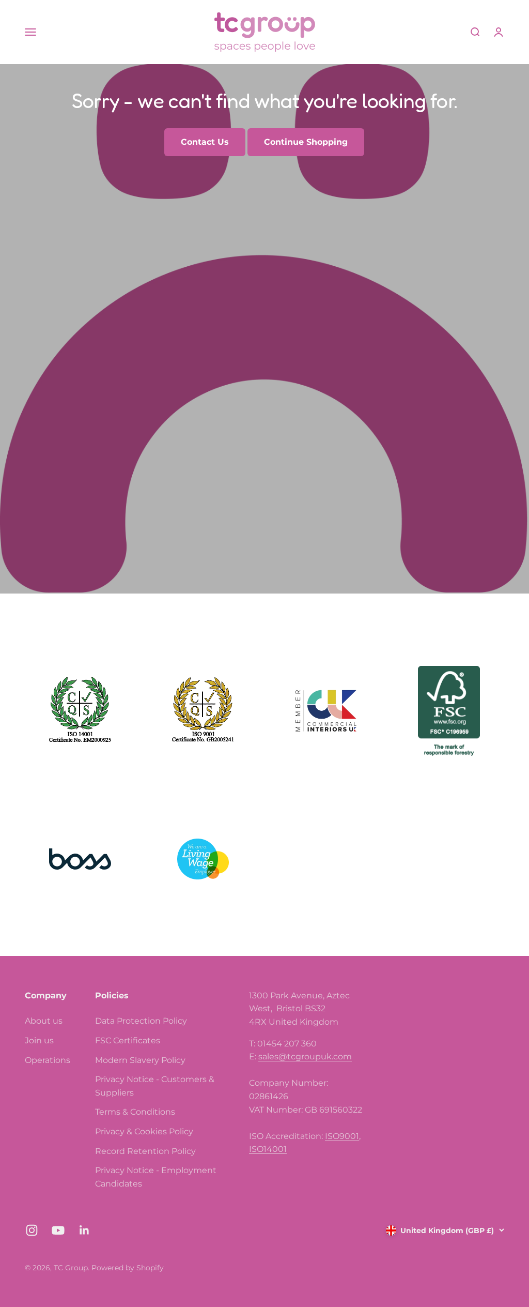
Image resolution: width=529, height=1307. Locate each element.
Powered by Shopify (127, 1267)
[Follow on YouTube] (58, 1230)
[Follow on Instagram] (32, 1230)
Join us (39, 1040)
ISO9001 (342, 1136)
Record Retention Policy (145, 1151)
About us (44, 1021)
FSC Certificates (127, 1040)
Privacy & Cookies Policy (144, 1131)
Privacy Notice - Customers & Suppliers (154, 1086)
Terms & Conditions (135, 1112)
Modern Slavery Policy (140, 1060)
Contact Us (205, 142)
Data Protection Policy (141, 1021)
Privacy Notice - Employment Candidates (155, 1177)
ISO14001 (268, 1149)
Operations (47, 1060)
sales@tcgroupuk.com (305, 1056)
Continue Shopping (306, 142)
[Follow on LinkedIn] (84, 1230)
